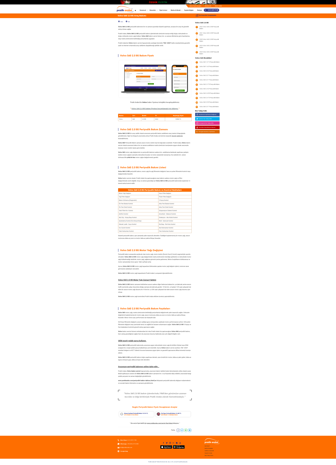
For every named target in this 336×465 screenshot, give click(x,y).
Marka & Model (176, 10)
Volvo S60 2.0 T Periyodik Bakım (209, 75)
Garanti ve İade (208, 453)
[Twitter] (182, 430)
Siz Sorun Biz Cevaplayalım (207, 15)
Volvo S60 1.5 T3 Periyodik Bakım (210, 62)
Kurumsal (143, 10)
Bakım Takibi (218, 6)
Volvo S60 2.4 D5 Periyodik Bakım (210, 93)
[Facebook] (178, 430)
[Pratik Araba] (212, 441)
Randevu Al (208, 6)
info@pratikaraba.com (126, 447)
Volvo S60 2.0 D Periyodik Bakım (209, 71)
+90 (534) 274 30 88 (129, 444)
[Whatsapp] (186, 430)
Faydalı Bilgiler (189, 10)
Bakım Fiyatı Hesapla (195, 6)
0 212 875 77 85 (128, 440)
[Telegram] (189, 430)
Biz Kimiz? (207, 446)
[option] (132, 414)
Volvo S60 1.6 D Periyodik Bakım (209, 66)
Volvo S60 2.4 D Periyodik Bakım (209, 89)
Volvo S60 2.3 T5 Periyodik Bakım (210, 84)
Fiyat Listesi (163, 10)
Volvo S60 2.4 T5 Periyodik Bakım (210, 97)
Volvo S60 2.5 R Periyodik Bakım (209, 102)
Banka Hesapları (209, 448)
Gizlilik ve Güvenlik (209, 450)
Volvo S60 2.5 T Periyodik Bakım (209, 106)
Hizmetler (153, 10)
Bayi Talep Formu (209, 455)
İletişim (199, 10)
